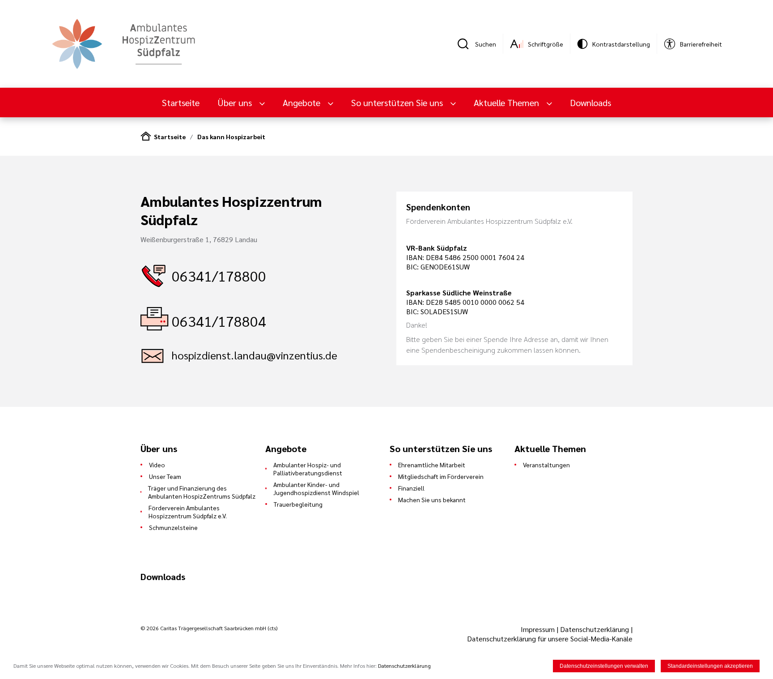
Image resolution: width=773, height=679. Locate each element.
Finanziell (411, 488)
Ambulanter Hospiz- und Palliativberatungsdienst (307, 469)
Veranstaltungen (546, 465)
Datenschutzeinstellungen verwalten (604, 666)
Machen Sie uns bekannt (432, 499)
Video (157, 465)
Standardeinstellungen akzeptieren (710, 666)
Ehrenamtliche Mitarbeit (431, 465)
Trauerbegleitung (298, 504)
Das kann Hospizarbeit (231, 136)
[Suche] (466, 44)
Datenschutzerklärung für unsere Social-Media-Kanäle (550, 638)
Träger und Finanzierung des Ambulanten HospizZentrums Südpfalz (201, 492)
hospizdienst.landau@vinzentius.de (254, 355)
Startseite (181, 102)
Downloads (590, 102)
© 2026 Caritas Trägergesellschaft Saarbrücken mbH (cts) (208, 628)
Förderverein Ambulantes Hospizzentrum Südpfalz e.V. (188, 512)
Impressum (538, 629)
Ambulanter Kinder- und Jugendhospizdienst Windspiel (316, 488)
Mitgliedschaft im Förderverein (441, 476)
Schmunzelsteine (173, 527)
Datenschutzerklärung (594, 629)
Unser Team (165, 476)
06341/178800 (219, 275)
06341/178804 (219, 321)
